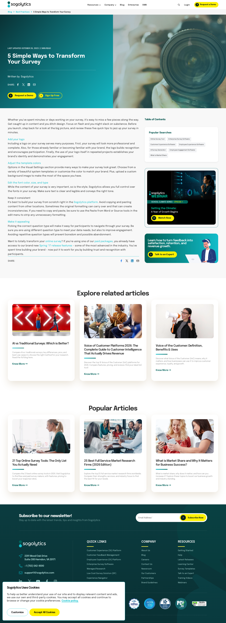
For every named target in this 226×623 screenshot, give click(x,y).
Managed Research (96, 569)
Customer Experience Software (163, 144)
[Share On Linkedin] (28, 85)
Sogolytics (27, 76)
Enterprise (133, 5)
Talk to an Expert (186, 573)
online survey (53, 241)
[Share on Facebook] (17, 85)
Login (187, 5)
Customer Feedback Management (103, 555)
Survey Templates (186, 569)
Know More (18, 364)
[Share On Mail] (34, 85)
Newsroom (146, 569)
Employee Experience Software (191, 144)
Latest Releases (186, 560)
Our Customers (148, 573)
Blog (122, 5)
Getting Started (185, 551)
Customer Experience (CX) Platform (104, 551)
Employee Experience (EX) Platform (104, 560)
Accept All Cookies (44, 612)
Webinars (182, 583)
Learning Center (185, 564)
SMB (144, 5)
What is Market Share (159, 155)
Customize (17, 612)
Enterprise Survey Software (179, 139)
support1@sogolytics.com (39, 573)
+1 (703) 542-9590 (34, 566)
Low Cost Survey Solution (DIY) (101, 573)
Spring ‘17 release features (55, 245)
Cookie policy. (70, 601)
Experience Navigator (97, 578)
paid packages (104, 241)
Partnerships (147, 578)
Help (180, 555)
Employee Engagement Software (182, 150)
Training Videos (185, 578)
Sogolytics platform (86, 202)
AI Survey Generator (158, 150)
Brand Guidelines (149, 583)
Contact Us (146, 564)
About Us (145, 551)
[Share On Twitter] (23, 85)
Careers (145, 560)
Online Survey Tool (157, 139)
